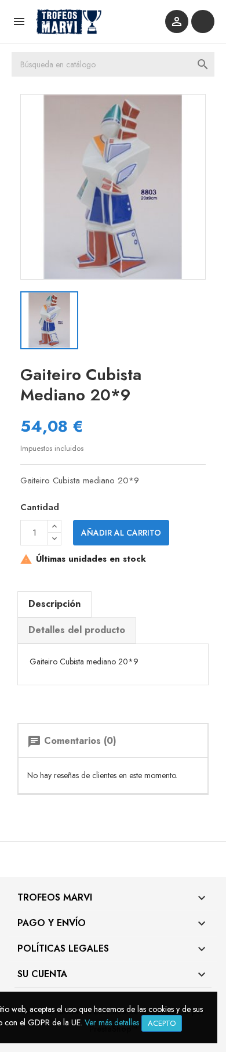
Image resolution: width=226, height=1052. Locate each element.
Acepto (162, 1023)
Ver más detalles (112, 1022)
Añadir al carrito (121, 532)
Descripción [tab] (54, 603)
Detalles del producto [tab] (76, 630)
